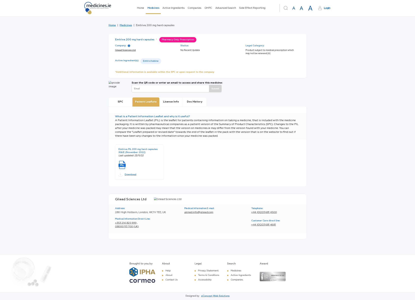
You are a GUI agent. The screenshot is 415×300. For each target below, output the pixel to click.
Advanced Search (225, 8)
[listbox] (151, 61)
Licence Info (171, 102)
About (169, 275)
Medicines (153, 8)
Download (130, 174)
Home (140, 8)
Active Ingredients (173, 8)
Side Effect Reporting (252, 8)
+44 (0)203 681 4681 (263, 225)
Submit (215, 88)
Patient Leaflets (146, 102)
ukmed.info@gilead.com (198, 212)
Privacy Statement (208, 271)
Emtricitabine (151, 61)
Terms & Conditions (208, 275)
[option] (151, 61)
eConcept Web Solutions (215, 296)
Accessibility (205, 280)
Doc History (194, 102)
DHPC (208, 8)
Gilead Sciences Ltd (125, 50)
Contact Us (172, 280)
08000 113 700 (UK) (127, 226)
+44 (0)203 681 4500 (264, 212)
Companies (194, 8)
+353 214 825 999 (125, 223)
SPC (120, 102)
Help (168, 271)
